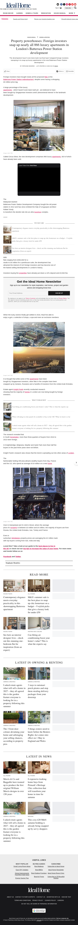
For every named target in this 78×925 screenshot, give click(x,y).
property (14, 528)
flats (46, 77)
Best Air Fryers (39, 876)
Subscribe (68, 8)
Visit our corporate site (62, 918)
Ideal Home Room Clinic (56, 873)
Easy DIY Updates (22, 870)
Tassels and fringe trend (20, 19)
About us (10, 897)
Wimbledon (16, 538)
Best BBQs (39, 870)
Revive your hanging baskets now (44, 19)
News (56, 66)
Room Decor (8, 13)
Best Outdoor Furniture (39, 873)
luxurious (37, 212)
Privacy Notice (63, 298)
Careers (60, 900)
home (50, 463)
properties (23, 273)
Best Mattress (39, 866)
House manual (31, 37)
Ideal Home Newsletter (56, 870)
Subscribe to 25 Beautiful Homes (56, 877)
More (71, 13)
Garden (19, 13)
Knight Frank (18, 389)
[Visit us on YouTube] (75, 4)
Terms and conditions (22, 900)
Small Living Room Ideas (22, 866)
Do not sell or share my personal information (39, 904)
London (71, 453)
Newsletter (71, 71)
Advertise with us (53, 897)
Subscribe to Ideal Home (56, 866)
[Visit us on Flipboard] (72, 4)
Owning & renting (44, 37)
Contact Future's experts (25, 897)
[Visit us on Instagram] (67, 4)
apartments (7, 90)
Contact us (41, 897)
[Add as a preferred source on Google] (39, 911)
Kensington (14, 437)
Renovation (46, 13)
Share (8, 71)
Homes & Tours (32, 13)
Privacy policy (37, 900)
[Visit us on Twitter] (64, 4)
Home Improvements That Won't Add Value (22, 874)
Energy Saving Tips (22, 878)
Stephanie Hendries (28, 66)
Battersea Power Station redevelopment (18, 79)
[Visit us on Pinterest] (69, 4)
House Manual (60, 13)
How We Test (66, 897)
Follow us (61, 71)
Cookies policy (50, 900)
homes (27, 392)
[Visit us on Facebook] (61, 4)
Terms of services (31, 298)
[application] (39, 179)
